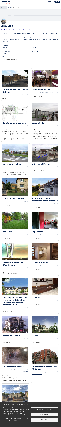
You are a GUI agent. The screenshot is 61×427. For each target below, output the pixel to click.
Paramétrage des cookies (44, 409)
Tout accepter (44, 419)
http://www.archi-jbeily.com (9, 59)
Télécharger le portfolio (40, 58)
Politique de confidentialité (10, 423)
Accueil (10, 7)
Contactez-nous (36, 50)
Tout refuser (44, 414)
